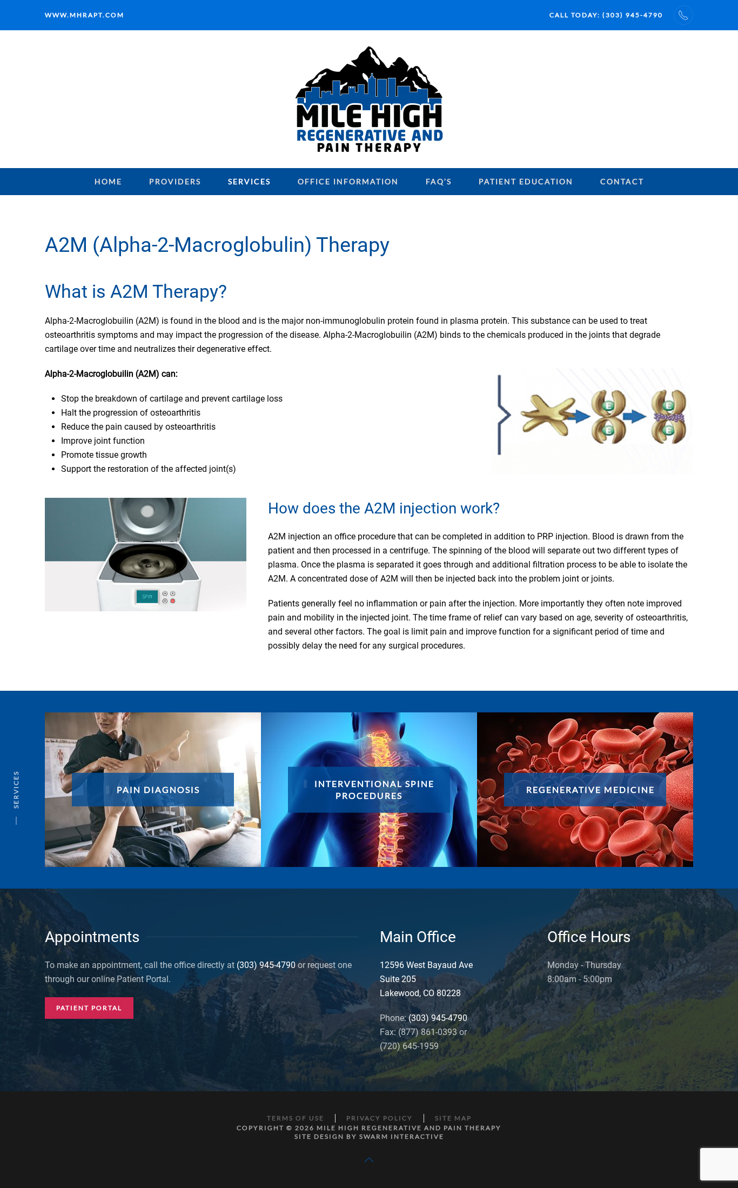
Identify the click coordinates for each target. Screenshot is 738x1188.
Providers (175, 181)
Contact (622, 181)
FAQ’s (439, 181)
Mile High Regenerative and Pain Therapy (409, 1128)
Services (249, 181)
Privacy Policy (379, 1118)
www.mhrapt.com (84, 15)
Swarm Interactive (401, 1136)
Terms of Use (295, 1118)
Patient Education (526, 181)
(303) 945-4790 (266, 965)
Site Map (453, 1118)
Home (108, 181)
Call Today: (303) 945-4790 (606, 15)
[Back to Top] (369, 1159)
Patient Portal (89, 1008)
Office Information (348, 181)
